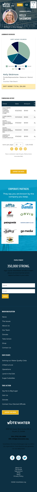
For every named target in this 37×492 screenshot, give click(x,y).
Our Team (6, 330)
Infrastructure (7, 365)
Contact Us (6, 348)
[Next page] (20, 149)
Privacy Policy (18, 476)
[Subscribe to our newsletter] (26, 5)
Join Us (5, 395)
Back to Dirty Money (14, 27)
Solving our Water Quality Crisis (14, 360)
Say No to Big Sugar (10, 391)
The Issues (6, 321)
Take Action (6, 339)
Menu (12, 6)
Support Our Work (18, 171)
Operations (6, 369)
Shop (4, 343)
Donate (20, 5)
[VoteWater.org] (6, 5)
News (4, 317)
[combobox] (18, 145)
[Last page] (25, 149)
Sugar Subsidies (8, 378)
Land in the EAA (8, 374)
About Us (6, 326)
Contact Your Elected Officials (13, 404)
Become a (33, 4)
